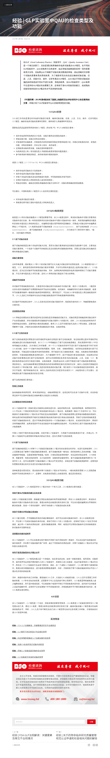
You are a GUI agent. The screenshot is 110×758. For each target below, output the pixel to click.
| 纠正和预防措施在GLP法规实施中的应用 (33, 638)
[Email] (94, 745)
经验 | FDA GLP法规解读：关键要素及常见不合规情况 (32, 736)
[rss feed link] (97, 745)
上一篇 (16, 732)
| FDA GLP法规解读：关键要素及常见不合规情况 (36, 625)
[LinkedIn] (89, 745)
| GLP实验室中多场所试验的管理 (29, 657)
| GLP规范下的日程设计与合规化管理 (31, 632)
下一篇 (58, 732)
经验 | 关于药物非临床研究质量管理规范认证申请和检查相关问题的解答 (76, 736)
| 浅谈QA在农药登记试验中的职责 (30, 644)
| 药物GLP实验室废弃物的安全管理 (30, 650)
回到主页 (9, 5)
